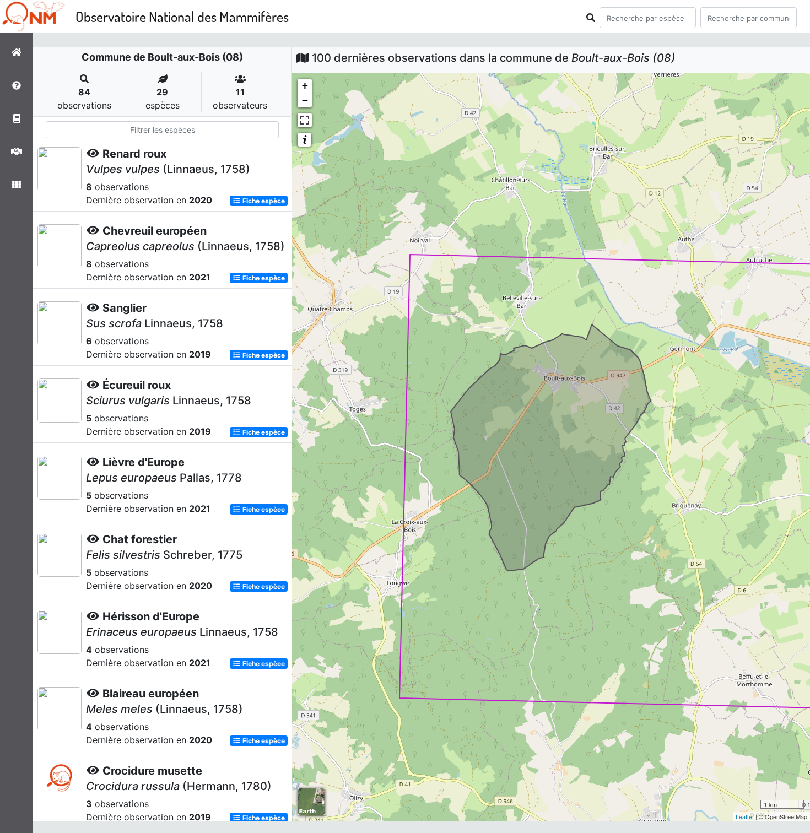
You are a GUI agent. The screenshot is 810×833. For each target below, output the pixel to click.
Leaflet (745, 816)
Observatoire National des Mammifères (182, 16)
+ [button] (305, 85)
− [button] (305, 100)
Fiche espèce (263, 201)
